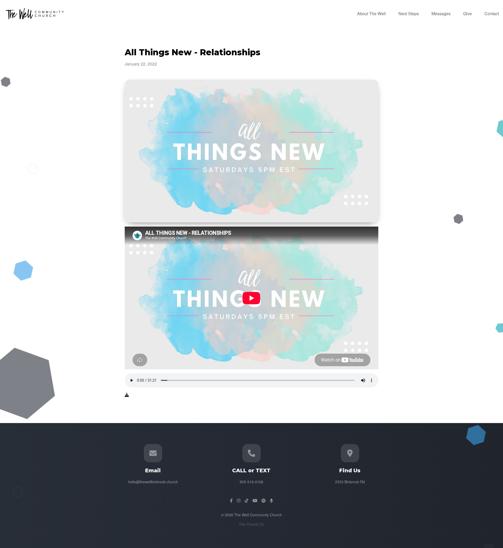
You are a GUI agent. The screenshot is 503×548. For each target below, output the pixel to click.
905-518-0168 (251, 481)
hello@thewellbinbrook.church (153, 481)
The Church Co (251, 524)
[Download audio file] (127, 395)
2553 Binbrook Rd (350, 481)
